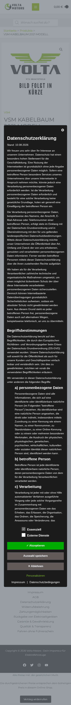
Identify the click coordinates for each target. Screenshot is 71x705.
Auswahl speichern (35, 556)
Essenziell (34, 529)
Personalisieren (35, 575)
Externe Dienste (38, 535)
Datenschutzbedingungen (44, 582)
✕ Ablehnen (35, 566)
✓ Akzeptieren (35, 545)
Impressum (18, 582)
